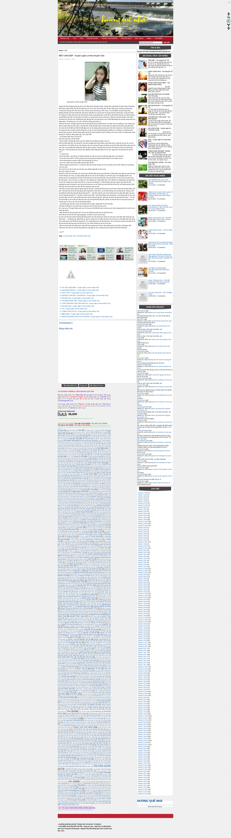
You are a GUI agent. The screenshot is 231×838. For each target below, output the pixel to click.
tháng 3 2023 (142, 536)
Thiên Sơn (84, 707)
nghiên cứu (105, 564)
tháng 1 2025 (142, 501)
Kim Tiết (89, 523)
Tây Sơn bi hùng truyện (81, 699)
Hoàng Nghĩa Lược (81, 496)
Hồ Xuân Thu (73, 507)
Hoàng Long (92, 494)
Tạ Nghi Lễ (80, 692)
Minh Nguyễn (101, 557)
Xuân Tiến (108, 803)
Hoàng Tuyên (80, 500)
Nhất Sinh (60, 652)
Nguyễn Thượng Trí (87, 636)
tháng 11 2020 (143, 571)
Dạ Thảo (69, 454)
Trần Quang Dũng (99, 741)
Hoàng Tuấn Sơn (69, 500)
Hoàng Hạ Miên (72, 493)
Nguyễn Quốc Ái (104, 611)
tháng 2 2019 (142, 614)
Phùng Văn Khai (68, 682)
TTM (87, 776)
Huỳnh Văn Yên (65, 515)
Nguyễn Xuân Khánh (70, 647)
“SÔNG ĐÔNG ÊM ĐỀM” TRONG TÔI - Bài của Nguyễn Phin (159, 152)
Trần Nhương (76, 741)
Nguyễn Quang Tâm (66, 611)
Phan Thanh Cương (72, 674)
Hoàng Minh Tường (68, 496)
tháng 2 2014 (142, 736)
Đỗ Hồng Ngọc (72, 476)
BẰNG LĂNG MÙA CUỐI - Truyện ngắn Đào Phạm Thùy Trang (159, 218)
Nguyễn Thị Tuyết (75, 632)
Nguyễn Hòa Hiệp (103, 588)
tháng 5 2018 (142, 632)
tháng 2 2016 (142, 687)
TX (68, 779)
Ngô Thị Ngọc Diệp (83, 569)
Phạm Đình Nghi (71, 660)
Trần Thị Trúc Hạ (99, 749)
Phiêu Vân (95, 678)
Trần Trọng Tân (62, 754)
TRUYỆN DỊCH (78, 766)
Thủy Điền (83, 716)
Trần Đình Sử (85, 732)
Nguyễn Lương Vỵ (63, 598)
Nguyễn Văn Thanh (103, 642)
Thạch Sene (73, 701)
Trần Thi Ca (95, 746)
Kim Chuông (94, 521)
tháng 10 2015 (143, 695)
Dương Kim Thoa (62, 459)
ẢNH (79, 430)
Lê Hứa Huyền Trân (69, 236)
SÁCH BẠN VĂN (66, 689)
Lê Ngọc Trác (70, 534)
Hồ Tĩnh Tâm (91, 505)
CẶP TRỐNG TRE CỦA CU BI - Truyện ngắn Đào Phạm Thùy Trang (159, 181)
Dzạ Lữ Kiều (74, 461)
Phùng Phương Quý (98, 681)
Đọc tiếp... (143, 439)
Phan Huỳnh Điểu (90, 671)
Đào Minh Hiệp (83, 463)
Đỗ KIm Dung (83, 476)
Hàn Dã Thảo (69, 485)
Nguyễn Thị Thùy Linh (101, 631)
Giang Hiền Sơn (67, 480)
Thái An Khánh (84, 701)
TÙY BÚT (78, 778)
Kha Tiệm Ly (99, 518)
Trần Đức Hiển (62, 734)
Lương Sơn (103, 548)
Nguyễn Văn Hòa (63, 642)
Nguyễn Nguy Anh (84, 606)
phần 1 (68, 678)
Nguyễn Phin (92, 608)
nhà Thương (61, 650)
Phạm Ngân (76, 663)
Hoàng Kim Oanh (73, 494)
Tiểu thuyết (76, 720)
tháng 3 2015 (142, 710)
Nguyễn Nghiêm (74, 603)
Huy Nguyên (97, 508)
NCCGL (64, 564)
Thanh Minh (101, 702)
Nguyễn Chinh (84, 575)
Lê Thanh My (107, 536)
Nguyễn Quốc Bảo (63, 613)
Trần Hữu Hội (98, 735)
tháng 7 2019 (142, 603)
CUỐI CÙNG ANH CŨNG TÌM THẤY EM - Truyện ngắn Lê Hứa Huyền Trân (86, 303)
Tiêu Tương (88, 720)
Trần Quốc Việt (70, 744)
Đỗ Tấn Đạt (63, 477)
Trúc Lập (93, 762)
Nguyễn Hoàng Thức (75, 590)
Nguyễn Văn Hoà (103, 641)
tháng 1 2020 (142, 591)
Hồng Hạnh (97, 507)
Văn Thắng (78, 785)
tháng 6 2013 (142, 753)
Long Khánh (70, 546)
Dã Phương (61, 454)
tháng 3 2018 (142, 636)
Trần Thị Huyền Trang (76, 748)
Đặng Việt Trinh (68, 471)
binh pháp (62, 437)
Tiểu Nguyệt (66, 720)
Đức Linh (60, 478)
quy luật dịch (76, 685)
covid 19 (84, 451)
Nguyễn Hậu (69, 588)
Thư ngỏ (108, 716)
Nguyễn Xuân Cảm (94, 646)
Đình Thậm (63, 472)
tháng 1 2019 (142, 616)
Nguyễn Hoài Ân (62, 590)
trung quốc (82, 764)
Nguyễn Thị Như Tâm (102, 626)
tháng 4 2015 (142, 708)
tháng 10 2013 (143, 745)
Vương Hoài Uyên (103, 801)
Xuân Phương (99, 803)
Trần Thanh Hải (101, 744)
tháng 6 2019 (142, 605)
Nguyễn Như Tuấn (79, 608)
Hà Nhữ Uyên (74, 482)
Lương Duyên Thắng (77, 547)
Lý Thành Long (71, 551)
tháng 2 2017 (142, 663)
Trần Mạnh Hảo (88, 738)
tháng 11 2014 (143, 718)
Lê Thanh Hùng (94, 536)
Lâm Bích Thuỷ (94, 526)
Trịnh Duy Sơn (98, 759)
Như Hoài (100, 652)
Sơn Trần (88, 690)
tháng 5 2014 (142, 730)
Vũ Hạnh (88, 798)
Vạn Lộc (106, 779)
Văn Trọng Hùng (89, 785)
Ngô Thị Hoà (71, 569)
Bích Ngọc (67, 435)
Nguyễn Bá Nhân (63, 574)
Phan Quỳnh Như (92, 673)
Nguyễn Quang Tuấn (80, 611)
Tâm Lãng (72, 696)
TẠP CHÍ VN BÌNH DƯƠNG (102, 694)
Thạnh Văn (70, 706)
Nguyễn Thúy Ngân (94, 634)
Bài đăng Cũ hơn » (97, 385)
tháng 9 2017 (142, 648)
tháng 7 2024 (142, 509)
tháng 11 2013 (143, 742)
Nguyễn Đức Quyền (102, 585)
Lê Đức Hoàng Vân (84, 529)
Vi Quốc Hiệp (101, 787)
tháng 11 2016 (143, 669)
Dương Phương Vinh (75, 459)
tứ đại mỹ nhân (106, 778)
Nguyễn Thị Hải (84, 622)
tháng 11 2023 (143, 523)
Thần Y (105, 706)
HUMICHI (88, 508)
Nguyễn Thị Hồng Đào (68, 624)
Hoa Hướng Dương (81, 488)
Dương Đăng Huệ (68, 458)
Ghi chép (102, 478)
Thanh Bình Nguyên (104, 701)
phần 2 (75, 678)
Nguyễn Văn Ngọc (90, 642)
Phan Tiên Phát (100, 674)
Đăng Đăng (61, 468)
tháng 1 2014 (142, 738)
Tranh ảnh (92, 729)
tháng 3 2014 (142, 734)
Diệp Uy (92, 454)
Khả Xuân (108, 518)
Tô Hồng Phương (79, 722)
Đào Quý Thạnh (70, 464)
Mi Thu (89, 555)
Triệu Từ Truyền (71, 759)
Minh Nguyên (90, 557)
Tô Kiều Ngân (90, 722)
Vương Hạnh (91, 801)
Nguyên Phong (104, 608)
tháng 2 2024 (142, 517)
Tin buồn (96, 720)
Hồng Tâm (70, 508)
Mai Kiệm (97, 552)
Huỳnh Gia (89, 510)
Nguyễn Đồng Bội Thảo (94, 582)
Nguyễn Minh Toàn (83, 601)
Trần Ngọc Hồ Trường (69, 740)
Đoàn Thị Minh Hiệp (102, 472)
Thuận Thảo (68, 715)
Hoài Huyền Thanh (88, 490)
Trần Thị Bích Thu (85, 746)
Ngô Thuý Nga (97, 569)
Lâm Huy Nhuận (69, 527)
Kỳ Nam (104, 523)
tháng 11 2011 (143, 792)
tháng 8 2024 (142, 507)
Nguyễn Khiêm (75, 594)
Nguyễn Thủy (82, 634)
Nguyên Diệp (86, 577)
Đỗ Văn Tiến (92, 477)
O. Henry (103, 657)
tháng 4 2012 (142, 781)
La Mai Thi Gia (78, 524)
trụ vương (76, 762)
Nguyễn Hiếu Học (91, 588)
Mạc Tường (70, 552)
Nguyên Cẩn (62, 575)
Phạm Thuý (98, 667)
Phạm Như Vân (87, 663)
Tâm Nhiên (80, 696)
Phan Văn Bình (80, 676)
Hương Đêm (88, 515)
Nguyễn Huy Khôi (92, 591)
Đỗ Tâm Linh (107, 476)
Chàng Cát (92, 445)
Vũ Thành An (61, 800)
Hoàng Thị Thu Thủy (63, 499)
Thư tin (76, 718)
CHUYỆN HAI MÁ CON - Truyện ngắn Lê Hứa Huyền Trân (81, 301)
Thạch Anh (93, 699)
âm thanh (78, 432)
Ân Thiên (86, 432)
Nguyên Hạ (99, 587)
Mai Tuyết (93, 554)
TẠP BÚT (73, 694)
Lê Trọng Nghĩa (98, 541)
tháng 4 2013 (142, 757)
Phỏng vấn (70, 679)
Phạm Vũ (80, 670)
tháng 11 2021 (143, 546)
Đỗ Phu (91, 476)
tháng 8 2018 (142, 626)
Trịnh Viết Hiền (94, 760)
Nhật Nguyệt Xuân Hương (91, 650)
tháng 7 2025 (142, 495)
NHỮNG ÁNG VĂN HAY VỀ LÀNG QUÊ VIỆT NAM (84, 653)
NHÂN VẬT (78, 650)
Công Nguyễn (93, 451)
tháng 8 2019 (142, 601)
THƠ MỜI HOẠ (96, 711)
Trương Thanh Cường (89, 772)
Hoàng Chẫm (91, 491)
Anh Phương (61, 432)
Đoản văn (80, 474)
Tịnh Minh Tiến (68, 722)
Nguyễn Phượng (75, 609)
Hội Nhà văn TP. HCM (85, 507)
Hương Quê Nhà (142, 324)
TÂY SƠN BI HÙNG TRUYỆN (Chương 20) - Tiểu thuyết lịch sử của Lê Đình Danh (160, 207)
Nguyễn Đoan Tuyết (77, 582)
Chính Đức (87, 448)
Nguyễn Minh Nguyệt (78, 600)
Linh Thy (62, 546)
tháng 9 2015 (142, 697)
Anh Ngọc (87, 430)
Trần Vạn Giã (107, 754)
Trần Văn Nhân (75, 755)
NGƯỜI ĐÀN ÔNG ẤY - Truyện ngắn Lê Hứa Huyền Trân (80, 290)
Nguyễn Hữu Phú (76, 593)
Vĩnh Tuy (140, 461)
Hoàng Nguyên (106, 496)
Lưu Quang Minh (69, 549)
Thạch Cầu (102, 699)
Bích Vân (75, 435)
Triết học (79, 757)
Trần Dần (100, 730)
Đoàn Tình (61, 474)
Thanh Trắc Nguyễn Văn (90, 704)
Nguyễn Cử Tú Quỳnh (73, 577)
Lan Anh (60, 526)
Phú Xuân (95, 679)
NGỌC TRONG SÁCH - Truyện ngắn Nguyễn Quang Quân (159, 281)
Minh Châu (63, 557)
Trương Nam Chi (76, 772)
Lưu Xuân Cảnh (102, 549)
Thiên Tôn (108, 707)
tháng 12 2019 (143, 593)
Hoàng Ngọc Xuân (94, 496)
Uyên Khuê (82, 779)
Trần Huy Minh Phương (75, 735)
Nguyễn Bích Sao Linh (76, 574)
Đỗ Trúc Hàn (83, 477)
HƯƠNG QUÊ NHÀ (149, 800)
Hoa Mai (92, 488)
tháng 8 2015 (142, 699)
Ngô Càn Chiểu (90, 565)
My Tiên (67, 562)
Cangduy (140, 413)
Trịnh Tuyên (84, 760)
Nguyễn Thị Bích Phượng (80, 621)
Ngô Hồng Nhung (78, 567)
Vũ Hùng (95, 798)
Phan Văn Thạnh (92, 676)
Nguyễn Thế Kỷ (104, 619)
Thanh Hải (73, 702)
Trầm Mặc (100, 729)
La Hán (70, 524)
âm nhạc (70, 432)
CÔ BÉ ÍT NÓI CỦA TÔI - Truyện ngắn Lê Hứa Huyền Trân (80, 311)
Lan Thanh (77, 526)
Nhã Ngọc (97, 649)
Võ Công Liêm (67, 792)
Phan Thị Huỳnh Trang (87, 674)
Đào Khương (72, 463)
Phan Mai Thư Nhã (69, 673)
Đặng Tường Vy (100, 469)
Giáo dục (77, 480)
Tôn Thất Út (78, 724)
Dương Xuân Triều (63, 461)
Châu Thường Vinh (69, 448)
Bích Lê (60, 435)
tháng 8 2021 (142, 552)
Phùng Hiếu (61, 681)
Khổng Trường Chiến (88, 519)
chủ (94, 448)
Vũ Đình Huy (75, 796)
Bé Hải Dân (98, 433)
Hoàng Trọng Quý (95, 499)
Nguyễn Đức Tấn (63, 587)
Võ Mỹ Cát (66, 793)
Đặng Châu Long (92, 466)
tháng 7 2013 (142, 751)
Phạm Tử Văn (96, 668)
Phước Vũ (77, 682)
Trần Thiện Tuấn (77, 751)
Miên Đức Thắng (98, 555)
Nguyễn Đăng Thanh (73, 580)
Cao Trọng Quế (85, 443)
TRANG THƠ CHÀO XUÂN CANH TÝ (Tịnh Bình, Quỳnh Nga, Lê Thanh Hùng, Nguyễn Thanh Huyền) (160, 194)
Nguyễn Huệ (100, 590)
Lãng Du (85, 526)
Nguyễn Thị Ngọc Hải (71, 626)
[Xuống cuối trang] (228, 29)
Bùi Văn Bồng (91, 440)
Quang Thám (88, 684)
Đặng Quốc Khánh (81, 468)
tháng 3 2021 (142, 562)
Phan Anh (88, 670)
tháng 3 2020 (142, 587)
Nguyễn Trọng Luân (87, 637)
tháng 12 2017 (143, 642)
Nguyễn (70, 572)
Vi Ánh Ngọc (91, 787)
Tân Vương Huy (106, 696)
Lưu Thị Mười (92, 549)
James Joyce (105, 516)
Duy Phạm (98, 456)
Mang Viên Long (105, 554)
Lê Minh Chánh (67, 532)
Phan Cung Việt (98, 670)
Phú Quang (86, 679)
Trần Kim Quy (77, 737)
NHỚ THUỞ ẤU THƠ (86, 652)
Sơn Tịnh (80, 690)
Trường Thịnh (95, 774)
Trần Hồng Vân (104, 734)
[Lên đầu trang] (228, 15)
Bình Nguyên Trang (105, 435)
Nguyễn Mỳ (94, 601)
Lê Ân (107, 527)
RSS (227, 2)
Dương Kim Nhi (103, 458)
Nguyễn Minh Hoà (103, 598)
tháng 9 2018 (142, 624)
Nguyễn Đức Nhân (69, 585)
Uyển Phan (99, 779)
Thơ (69, 711)
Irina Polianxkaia (84, 516)
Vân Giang (107, 785)
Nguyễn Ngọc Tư (69, 606)
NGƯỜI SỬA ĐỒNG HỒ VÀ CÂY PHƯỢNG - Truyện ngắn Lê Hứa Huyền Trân (87, 317)
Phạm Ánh (77, 659)
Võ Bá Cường (89, 790)
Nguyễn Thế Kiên (92, 619)
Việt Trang (96, 788)
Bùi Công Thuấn (102, 437)
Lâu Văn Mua (99, 527)
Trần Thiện (67, 751)
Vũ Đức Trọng (74, 798)
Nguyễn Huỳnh (104, 591)
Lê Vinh (108, 543)
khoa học (77, 519)
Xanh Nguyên (71, 803)
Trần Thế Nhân (71, 746)
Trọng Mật (68, 762)
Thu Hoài (106, 713)
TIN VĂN (103, 720)
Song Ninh (97, 689)
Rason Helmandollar (63, 687)
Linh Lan (82, 544)
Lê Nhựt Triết (96, 534)
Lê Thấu (62, 538)
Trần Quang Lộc (74, 743)
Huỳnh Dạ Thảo (79, 510)
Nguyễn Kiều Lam (104, 594)
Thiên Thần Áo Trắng (95, 707)
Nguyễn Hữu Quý (89, 593)
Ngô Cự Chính (101, 565)
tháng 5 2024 (142, 511)
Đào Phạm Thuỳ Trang (97, 463)
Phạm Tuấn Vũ (82, 668)
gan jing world (93, 478)
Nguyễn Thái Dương (82, 614)
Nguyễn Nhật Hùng (66, 608)
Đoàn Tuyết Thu (70, 474)
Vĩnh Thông (69, 790)
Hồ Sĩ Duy (96, 504)
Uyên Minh (91, 779)
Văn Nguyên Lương (89, 783)
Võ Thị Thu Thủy (106, 793)
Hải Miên (75, 483)
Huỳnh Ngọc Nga (69, 512)
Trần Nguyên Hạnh (95, 740)
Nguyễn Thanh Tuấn (64, 619)
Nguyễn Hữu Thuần (102, 593)
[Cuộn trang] (228, 26)
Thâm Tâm (97, 706)
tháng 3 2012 (142, 783)
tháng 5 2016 (142, 681)
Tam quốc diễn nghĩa (102, 692)
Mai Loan (105, 552)
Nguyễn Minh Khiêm (63, 600)
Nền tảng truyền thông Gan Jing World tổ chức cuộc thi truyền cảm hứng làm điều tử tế (160, 257)
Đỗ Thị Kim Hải (73, 477)
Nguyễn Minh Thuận (70, 601)
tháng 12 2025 (143, 493)
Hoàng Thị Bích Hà (92, 498)
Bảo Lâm (82, 433)
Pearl (69, 659)
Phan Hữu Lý (101, 671)
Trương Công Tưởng (83, 769)
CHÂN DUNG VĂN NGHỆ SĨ (75, 446)
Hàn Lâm (98, 485)
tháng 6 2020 (142, 581)
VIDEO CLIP (68, 788)
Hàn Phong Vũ (80, 486)
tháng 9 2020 (142, 575)
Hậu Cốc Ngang (106, 486)
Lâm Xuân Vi (89, 527)
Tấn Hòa (88, 696)
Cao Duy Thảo (73, 442)
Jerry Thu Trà (71, 518)
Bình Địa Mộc (84, 435)
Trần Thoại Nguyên (90, 751)
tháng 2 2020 (142, 589)
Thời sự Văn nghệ (71, 713)
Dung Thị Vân (79, 456)
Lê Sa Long (83, 536)
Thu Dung (83, 713)
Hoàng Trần (141, 385)
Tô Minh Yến (106, 722)
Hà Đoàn (98, 480)
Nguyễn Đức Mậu (80, 583)
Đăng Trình (90, 469)
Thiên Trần (64, 709)
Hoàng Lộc (101, 494)
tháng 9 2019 (142, 599)
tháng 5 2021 (142, 558)
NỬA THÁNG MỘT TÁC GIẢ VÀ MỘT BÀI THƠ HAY (75, 657)
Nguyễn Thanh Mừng (71, 618)
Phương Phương (88, 682)
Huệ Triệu (80, 508)
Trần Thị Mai (88, 748)
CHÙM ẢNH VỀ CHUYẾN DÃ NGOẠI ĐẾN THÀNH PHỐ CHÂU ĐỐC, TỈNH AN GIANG (160, 244)
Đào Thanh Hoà (82, 464)
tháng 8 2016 (142, 675)
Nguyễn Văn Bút (99, 639)
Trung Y (102, 764)
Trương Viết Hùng (78, 776)
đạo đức (99, 461)
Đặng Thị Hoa (62, 469)
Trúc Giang (84, 762)
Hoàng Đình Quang (103, 491)
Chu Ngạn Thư (78, 450)
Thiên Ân (68, 707)
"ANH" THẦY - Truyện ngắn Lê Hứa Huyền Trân (77, 293)
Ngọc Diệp (69, 565)
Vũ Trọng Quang (102, 800)
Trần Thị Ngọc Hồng (100, 748)
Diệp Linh (84, 454)
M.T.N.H (90, 551)
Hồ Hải (105, 502)
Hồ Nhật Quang (86, 504)
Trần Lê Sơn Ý (88, 737)
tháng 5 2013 (142, 755)
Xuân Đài (80, 803)
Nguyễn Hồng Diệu (88, 590)
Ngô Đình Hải (67, 567)
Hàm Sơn (60, 485)
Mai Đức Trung (80, 552)
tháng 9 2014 (142, 722)
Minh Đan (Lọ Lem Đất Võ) (76, 557)
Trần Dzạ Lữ (67, 732)
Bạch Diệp (94, 432)
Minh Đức (140, 319)
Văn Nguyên (78, 783)
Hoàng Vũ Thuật (91, 500)
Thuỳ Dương (65, 716)
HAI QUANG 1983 (143, 440)
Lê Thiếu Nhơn (97, 539)
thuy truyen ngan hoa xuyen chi (160, 483)
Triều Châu (94, 757)
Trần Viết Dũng (106, 755)
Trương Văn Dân (63, 776)
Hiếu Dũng (70, 488)
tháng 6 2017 (142, 654)
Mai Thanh (68, 554)
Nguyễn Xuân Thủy (98, 647)
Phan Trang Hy (68, 676)
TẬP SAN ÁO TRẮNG (67, 697)
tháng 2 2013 (142, 761)
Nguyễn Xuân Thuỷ (84, 647)
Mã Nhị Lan (98, 551)
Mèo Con (82, 555)
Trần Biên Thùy (90, 730)
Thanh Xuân (78, 706)
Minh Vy (91, 559)
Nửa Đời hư (105, 655)
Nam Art (80, 562)
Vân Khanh (64, 787)
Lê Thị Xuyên (86, 539)
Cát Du (106, 443)
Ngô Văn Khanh (103, 570)
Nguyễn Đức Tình (76, 587)
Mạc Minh (106, 551)
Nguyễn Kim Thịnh (93, 596)
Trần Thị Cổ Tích (106, 746)
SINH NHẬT (88, 689)
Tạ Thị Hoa (89, 692)
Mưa (96, 560)
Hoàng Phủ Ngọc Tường (66, 498)
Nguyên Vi (101, 644)
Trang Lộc (96, 725)
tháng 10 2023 (143, 525)
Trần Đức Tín (72, 734)
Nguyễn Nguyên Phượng (102, 606)
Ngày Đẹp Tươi (86, 564)
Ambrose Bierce (71, 430)
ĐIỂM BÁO (91, 471)
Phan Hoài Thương (68, 671)
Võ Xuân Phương (101, 795)
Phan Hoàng (79, 671)
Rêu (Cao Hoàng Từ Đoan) (102, 687)
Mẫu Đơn (74, 555)
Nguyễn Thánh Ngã (86, 618)
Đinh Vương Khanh (74, 472)
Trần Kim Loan (67, 737)
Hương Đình (97, 515)
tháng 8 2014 (142, 724)
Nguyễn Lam (105, 596)
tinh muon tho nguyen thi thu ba (160, 375)
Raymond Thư (87, 687)
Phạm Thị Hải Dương (96, 665)
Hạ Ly (105, 480)
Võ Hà (105, 792)
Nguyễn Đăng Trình (89, 580)
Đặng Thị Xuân (72, 469)
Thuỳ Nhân (91, 716)
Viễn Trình (77, 788)
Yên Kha (68, 804)
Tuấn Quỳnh (105, 776)
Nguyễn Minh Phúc (92, 600)
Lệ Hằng (62, 531)
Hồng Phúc (61, 508)
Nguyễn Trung (100, 637)
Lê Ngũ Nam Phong (83, 534)
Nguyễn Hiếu (79, 588)
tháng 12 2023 (143, 521)
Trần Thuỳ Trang (71, 752)
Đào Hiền (106, 461)
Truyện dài (67, 766)
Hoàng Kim (106, 493)
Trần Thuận (101, 751)
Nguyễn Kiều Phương (64, 596)
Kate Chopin (89, 518)
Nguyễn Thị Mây (142, 365)
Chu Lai (70, 450)
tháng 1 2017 (142, 665)
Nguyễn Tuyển (72, 639)
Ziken (75, 804)
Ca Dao (65, 442)
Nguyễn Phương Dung (89, 609)
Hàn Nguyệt (70, 486)
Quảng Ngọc (65, 684)
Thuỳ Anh (94, 715)
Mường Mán (103, 560)
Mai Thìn (84, 554)
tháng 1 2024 (142, 519)
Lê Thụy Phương (68, 541)
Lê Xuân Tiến (63, 544)
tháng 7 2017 (142, 652)
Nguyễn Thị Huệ (82, 624)
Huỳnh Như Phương (99, 512)
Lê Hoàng (82, 531)
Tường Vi (62, 779)
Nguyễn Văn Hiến (90, 641)
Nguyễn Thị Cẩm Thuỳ (97, 621)
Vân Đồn (99, 785)
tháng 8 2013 (142, 749)
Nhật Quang (104, 650)
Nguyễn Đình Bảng (103, 580)
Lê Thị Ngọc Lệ (102, 538)
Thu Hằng (91, 713)
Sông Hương (107, 689)
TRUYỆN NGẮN (82, 236)
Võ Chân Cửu (100, 790)
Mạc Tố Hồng (61, 552)
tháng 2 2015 (142, 712)
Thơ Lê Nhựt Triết (84, 711)
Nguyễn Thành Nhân (101, 618)
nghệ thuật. (96, 564)
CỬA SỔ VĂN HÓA (84, 453)
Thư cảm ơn (100, 716)
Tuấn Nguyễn (94, 776)
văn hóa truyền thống (96, 781)
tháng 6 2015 (142, 704)
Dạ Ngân (95, 453)
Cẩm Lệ (74, 445)
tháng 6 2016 (142, 679)
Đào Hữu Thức (62, 463)
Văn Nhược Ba (102, 783)
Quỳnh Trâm (105, 685)
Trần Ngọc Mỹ (82, 740)
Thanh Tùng (105, 704)
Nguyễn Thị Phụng (64, 627)
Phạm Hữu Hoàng (90, 660)
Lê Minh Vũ (96, 532)
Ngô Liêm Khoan (90, 567)
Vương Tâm (61, 803)
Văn (65, 50)
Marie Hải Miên (65, 555)
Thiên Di (75, 707)
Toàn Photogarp (142, 474)
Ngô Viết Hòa (61, 572)
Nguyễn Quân (93, 611)
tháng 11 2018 (143, 620)
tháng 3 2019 (142, 611)
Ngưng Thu (87, 649)
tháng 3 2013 (142, 759)
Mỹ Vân (73, 562)
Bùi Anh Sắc (91, 437)
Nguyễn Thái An (69, 614)
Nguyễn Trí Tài (73, 637)
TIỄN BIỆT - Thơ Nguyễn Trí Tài (158, 60)
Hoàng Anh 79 (67, 491)
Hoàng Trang (75, 499)
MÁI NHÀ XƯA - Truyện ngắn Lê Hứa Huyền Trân (78, 298)
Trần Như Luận (64, 741)
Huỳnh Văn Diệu (97, 513)
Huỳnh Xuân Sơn (78, 515)
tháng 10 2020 (143, 573)
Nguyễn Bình (89, 574)
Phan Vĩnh (61, 678)
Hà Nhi (66, 482)
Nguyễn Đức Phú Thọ (85, 585)
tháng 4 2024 (142, 513)
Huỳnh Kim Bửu (100, 510)
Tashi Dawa (63, 696)
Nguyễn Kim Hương (79, 596)
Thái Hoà (92, 701)
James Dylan (95, 516)
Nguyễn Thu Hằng (70, 634)
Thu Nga (60, 715)
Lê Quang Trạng (70, 536)
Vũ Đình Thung (64, 798)
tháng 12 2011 (143, 790)
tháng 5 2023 (142, 532)
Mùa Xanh (89, 560)
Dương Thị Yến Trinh (103, 459)
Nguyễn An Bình (79, 572)
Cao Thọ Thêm (105, 442)
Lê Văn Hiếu (80, 543)
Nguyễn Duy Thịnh (85, 578)
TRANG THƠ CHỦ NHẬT (83, 727)
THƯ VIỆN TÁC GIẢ (90, 718)
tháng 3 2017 (142, 661)
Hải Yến (106, 483)
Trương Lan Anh (64, 772)
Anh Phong (105, 430)
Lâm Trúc (80, 528)
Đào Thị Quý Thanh (95, 464)
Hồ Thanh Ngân (106, 504)
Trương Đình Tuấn (73, 771)
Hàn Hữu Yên (90, 485)
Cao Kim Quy (83, 442)
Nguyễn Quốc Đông (76, 613)
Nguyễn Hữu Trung (63, 594)
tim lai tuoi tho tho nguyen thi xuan (161, 321)
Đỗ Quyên (98, 476)
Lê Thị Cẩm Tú (71, 538)
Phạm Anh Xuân (89, 659)
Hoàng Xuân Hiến (103, 500)
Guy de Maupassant (88, 480)
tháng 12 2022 (143, 542)
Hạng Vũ (96, 486)
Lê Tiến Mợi (88, 541)
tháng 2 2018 (142, 638)
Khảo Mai (69, 519)
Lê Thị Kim (93, 538)
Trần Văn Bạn (64, 755)
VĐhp (139, 344)
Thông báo (61, 711)
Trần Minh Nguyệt (99, 738)
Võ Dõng (87, 792)
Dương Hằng (92, 458)
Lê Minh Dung (77, 532)
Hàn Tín (90, 486)
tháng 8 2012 (142, 773)
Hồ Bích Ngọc (74, 502)
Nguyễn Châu (73, 575)
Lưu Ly (60, 549)
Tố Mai (98, 722)
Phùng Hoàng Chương (83, 681)
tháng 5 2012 (142, 779)
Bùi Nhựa (81, 440)
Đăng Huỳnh (70, 468)
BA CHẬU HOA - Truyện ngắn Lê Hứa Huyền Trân (78, 306)
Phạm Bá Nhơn (100, 659)
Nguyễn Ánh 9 (105, 572)
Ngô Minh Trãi (102, 567)
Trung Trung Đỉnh (92, 764)
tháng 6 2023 (142, 530)
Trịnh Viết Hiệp (105, 760)
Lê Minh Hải (87, 532)
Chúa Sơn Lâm (67, 451)
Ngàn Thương (74, 564)
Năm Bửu (103, 562)
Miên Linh (108, 555)
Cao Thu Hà (74, 443)
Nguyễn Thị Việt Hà (89, 633)
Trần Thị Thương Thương (84, 749)
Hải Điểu (68, 483)
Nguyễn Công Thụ (95, 575)
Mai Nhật (60, 554)
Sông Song (72, 690)
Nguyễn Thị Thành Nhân (97, 627)
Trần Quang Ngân (86, 743)
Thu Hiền (98, 713)
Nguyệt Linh (68, 649)
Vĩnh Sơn (60, 790)
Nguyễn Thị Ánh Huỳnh (64, 621)
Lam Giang (105, 524)
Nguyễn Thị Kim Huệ (95, 624)
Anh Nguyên (96, 430)
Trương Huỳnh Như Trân (104, 771)
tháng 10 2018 (143, 622)
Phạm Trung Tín (69, 668)
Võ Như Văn (85, 793)
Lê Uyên (72, 543)
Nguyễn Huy (67, 591)
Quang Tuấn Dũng (99, 684)
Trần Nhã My (107, 740)
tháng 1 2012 (142, 788)
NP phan (96, 655)
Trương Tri (105, 774)
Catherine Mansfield (63, 445)
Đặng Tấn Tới (105, 468)
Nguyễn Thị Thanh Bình (81, 627)
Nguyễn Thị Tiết (62, 632)
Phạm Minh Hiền (97, 662)
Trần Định (76, 732)
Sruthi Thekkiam (98, 690)
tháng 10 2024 (143, 505)
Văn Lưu (69, 783)
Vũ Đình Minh (95, 796)
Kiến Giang (77, 521)
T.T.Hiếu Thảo (68, 692)
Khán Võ (62, 519)
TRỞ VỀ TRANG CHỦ (66, 813)
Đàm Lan (83, 461)
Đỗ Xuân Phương (104, 477)
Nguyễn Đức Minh (92, 583)
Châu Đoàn (88, 446)
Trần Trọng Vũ (73, 754)
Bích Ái (106, 433)
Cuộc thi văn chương (70, 453)
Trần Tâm (79, 744)
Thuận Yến (78, 715)
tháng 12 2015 (143, 691)
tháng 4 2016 (142, 683)
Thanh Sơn (67, 704)
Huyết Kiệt (70, 510)
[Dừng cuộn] (228, 22)
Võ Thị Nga (94, 793)
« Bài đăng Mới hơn (70, 385)
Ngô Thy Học (68, 570)
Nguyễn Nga (61, 603)
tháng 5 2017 (142, 656)
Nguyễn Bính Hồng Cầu (102, 574)
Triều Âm (86, 757)
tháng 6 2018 (142, 630)
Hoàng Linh (83, 494)
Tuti (65, 778)
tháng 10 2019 (143, 597)
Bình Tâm (70, 437)
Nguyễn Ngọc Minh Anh (92, 604)
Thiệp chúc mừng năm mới (78, 709)
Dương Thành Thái (89, 459)
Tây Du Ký (70, 699)
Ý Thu (62, 804)
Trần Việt (96, 755)
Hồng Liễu (106, 507)
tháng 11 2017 (143, 644)
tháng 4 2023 (142, 534)
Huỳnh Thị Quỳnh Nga (72, 513)
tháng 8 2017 (142, 650)
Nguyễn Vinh (68, 646)
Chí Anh (79, 448)
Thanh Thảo (75, 704)
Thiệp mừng (104, 709)
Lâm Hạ (60, 527)
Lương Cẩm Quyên (63, 547)
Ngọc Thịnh (80, 565)
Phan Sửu (102, 673)
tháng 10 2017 (143, 646)
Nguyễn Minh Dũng (88, 598)
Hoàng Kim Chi (62, 494)
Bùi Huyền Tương (98, 438)
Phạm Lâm (61, 662)
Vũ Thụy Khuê (90, 800)
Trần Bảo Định (67, 730)
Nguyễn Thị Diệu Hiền (70, 622)
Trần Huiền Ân (62, 735)
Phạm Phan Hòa (100, 663)
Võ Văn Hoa (79, 795)
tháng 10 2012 (143, 769)
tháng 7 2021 (142, 554)
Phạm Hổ (80, 660)
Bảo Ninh (90, 433)
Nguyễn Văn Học (75, 642)
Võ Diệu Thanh (77, 792)
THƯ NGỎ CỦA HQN (65, 718)
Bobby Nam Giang (80, 437)
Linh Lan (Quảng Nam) (94, 544)
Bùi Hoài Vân (86, 438)
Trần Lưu (66, 738)
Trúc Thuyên (72, 764)
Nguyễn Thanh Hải (93, 616)
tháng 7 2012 (142, 775)
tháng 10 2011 (143, 794)
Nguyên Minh (75, 598)
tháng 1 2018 (142, 640)
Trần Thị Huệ (63, 748)
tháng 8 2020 (142, 577)
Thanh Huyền (82, 702)
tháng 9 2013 (142, 747)
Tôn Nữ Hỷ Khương (66, 724)
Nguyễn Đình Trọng (63, 582)
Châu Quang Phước (99, 446)
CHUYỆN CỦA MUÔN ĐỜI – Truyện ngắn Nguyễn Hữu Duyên (158, 269)
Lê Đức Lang (95, 529)
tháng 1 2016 (142, 689)
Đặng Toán (82, 469)
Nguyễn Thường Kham (71, 636)
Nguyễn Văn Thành (63, 644)
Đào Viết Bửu (80, 466)
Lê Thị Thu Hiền (74, 539)
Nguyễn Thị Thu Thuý (85, 631)
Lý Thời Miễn (82, 551)
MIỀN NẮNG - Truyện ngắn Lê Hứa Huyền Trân (77, 314)
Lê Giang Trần (107, 529)
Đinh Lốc (108, 471)
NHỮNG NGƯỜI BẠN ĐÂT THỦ (98, 654)
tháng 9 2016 (142, 673)
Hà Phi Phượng (84, 482)
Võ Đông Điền (97, 792)
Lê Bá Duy (61, 529)
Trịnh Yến (60, 762)
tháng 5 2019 (142, 607)
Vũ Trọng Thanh (71, 801)
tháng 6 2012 (142, 777)
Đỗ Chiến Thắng (101, 474)
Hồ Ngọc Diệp (75, 504)
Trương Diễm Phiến (98, 769)
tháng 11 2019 (143, 595)
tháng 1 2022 (142, 544)
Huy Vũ (63, 510)
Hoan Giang (101, 489)
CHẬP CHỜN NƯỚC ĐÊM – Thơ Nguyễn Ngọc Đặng (159, 83)
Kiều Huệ (86, 521)
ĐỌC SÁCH (89, 474)
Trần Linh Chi (99, 737)
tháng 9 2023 (142, 528)
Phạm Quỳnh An (72, 665)
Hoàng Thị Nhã (104, 498)
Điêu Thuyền (100, 471)
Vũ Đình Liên (85, 796)
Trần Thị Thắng (70, 749)
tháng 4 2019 (142, 609)
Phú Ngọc (78, 679)
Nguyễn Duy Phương (71, 578)
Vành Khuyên (62, 781)
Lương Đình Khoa (92, 547)
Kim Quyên (68, 523)
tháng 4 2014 (142, 732)
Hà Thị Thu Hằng (102, 482)
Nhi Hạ (75, 652)
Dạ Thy (76, 454)
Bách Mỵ (102, 432)
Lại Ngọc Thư (96, 524)
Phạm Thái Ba (83, 665)
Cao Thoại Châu (62, 443)
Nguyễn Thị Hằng (96, 622)
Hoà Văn (65, 489)
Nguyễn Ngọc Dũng (88, 603)
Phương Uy (99, 682)
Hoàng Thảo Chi (80, 498)
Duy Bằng (90, 456)
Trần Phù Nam (87, 741)
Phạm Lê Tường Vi (71, 662)
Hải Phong (83, 483)
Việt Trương (105, 788)
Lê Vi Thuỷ (101, 543)
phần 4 (88, 678)
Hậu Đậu (62, 488)
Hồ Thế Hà (64, 505)
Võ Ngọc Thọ (75, 793)
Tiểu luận (100, 718)
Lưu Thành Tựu (81, 549)
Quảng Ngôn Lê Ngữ (77, 684)
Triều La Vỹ (102, 757)
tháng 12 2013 (143, 740)
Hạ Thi (93, 482)
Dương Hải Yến (81, 458)
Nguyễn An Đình (93, 572)
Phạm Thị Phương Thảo (85, 667)
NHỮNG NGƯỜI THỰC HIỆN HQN (69, 655)
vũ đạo (67, 796)
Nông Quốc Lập (87, 655)
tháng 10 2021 (143, 548)
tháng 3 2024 (142, 515)
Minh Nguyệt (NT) (70, 559)
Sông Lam (63, 690)
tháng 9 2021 (142, 550)
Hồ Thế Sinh (81, 505)
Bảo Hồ (76, 433)
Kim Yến (97, 523)
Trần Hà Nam (82, 734)
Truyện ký (88, 766)
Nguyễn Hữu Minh (63, 593)
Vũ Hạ (82, 798)
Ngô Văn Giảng (90, 570)
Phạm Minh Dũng (84, 662)
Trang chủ (83, 385)
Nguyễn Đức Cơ (68, 583)
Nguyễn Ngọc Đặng (103, 603)
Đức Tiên (68, 478)
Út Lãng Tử (74, 779)
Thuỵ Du (103, 715)
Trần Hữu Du (88, 735)
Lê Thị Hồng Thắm (83, 538)
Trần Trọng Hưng (104, 752)
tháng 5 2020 (142, 583)
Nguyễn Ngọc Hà (63, 604)
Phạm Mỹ (68, 663)
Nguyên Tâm (97, 613)
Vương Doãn (82, 801)
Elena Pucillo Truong (80, 478)
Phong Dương (105, 678)
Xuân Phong (88, 803)
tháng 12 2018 (143, 618)
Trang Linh (88, 725)
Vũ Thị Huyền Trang (74, 800)
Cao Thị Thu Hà (93, 442)
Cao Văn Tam (96, 443)
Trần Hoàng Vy (93, 734)
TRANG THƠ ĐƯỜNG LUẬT (77, 729)
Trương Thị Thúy (83, 774)
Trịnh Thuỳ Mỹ (75, 760)
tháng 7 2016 (142, 677)
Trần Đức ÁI (105, 732)
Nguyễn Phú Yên (63, 609)
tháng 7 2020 (142, 579)
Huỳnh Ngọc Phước (83, 512)
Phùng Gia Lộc (104, 679)
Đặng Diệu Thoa (104, 466)
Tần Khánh (96, 696)
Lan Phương (68, 526)
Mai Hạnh (90, 552)
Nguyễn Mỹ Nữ (104, 601)
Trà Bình (64, 725)
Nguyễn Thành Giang (77, 616)
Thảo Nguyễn (88, 706)
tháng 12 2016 (143, 667)
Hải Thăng (91, 483)
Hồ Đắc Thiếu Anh (95, 502)
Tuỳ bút (70, 778)
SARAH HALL (79, 689)
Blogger (159, 806)
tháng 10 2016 (143, 671)
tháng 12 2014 (143, 716)
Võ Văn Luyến (90, 795)
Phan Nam (81, 673)
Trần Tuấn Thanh (95, 754)
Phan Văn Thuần (104, 676)
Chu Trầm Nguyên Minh (94, 450)
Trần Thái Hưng (89, 744)
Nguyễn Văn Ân (85, 639)
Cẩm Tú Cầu (83, 445)
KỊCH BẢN (61, 521)
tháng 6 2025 (142, 497)
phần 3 (81, 678)
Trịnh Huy (65, 760)
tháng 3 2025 (142, 499)
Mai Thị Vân (76, 554)
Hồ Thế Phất (72, 505)
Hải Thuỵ (99, 483)
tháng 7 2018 (142, 628)
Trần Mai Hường (75, 738)
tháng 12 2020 (143, 568)
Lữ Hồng (96, 546)
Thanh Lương (92, 702)
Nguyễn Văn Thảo (76, 644)
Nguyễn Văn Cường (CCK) (74, 641)
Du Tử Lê (69, 456)
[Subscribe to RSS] (115, 242)
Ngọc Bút (60, 565)
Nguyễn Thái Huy (96, 614)
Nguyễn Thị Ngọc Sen (86, 626)
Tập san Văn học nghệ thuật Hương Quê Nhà (91, 697)
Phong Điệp (61, 679)
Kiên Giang (69, 521)
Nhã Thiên (106, 649)
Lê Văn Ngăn (91, 543)
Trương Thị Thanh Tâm (66, 774)
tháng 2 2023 (142, 538)
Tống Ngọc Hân (97, 724)
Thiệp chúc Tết (93, 709)
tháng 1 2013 (142, 763)
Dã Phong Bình (104, 453)
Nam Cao (87, 562)
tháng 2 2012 (142, 785)
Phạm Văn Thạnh (70, 670)
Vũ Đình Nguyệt (106, 796)
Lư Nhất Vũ (105, 546)
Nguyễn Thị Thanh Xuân (76, 629)
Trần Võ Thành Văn (66, 757)
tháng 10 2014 (143, 720)
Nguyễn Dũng (97, 577)
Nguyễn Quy (87, 613)
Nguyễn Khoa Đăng (88, 595)
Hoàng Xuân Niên (63, 502)
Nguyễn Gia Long (89, 587)
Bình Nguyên (94, 435)
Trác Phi (80, 725)
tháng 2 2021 (142, 564)
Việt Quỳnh (88, 788)
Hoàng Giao (61, 493)
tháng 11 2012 (143, 767)
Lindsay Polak (73, 544)
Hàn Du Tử (79, 485)
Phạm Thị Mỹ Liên (68, 667)
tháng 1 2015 (142, 714)
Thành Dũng (64, 702)
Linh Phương (107, 544)
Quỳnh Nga (94, 685)
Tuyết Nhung (88, 778)
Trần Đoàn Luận (95, 732)
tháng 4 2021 (142, 560)
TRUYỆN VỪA (69, 769)
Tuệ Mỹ (60, 778)
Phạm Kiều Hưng (104, 660)
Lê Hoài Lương (72, 531)
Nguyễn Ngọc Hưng (77, 604)
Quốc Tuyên (66, 685)
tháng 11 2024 (143, 503)
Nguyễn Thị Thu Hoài (69, 631)
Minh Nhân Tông (81, 559)
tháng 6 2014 (142, 728)
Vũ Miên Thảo (105, 798)
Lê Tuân (65, 543)
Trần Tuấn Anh (83, 754)
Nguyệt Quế (78, 649)
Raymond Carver (76, 687)
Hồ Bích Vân (84, 502)
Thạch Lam (65, 701)
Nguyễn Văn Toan (90, 644)
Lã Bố (64, 524)
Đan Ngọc (92, 461)
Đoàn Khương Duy (88, 472)
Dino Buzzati (101, 454)
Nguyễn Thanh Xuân (79, 619)
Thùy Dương (74, 716)
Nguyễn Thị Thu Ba (91, 629)
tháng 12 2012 (143, 765)
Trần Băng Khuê (79, 730)
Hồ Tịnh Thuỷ (101, 505)
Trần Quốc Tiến (100, 743)
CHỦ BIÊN (100, 448)
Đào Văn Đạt (67, 466)
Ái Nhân (60, 430)
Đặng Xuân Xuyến (80, 471)
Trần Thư (80, 752)
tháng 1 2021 (142, 566)
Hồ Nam (67, 504)
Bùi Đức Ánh (74, 438)
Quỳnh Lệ (86, 685)
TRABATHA (73, 725)
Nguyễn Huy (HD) (79, 591)
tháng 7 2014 (142, 726)
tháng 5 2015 (142, 706)
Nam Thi (94, 562)
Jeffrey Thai (61, 518)
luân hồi (89, 546)
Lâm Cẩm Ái (105, 526)
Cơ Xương (103, 451)
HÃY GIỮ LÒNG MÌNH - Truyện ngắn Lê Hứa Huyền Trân (80, 287)
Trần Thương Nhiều (91, 752)
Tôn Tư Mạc (87, 724)
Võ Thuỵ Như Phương (66, 795)
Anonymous (141, 311)
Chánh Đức (101, 445)
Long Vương (81, 546)
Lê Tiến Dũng (78, 541)
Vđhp (139, 338)
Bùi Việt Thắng (101, 440)
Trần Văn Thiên (87, 755)
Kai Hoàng (81, 518)
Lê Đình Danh (70, 529)
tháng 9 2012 (142, 771)
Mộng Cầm (72, 560)
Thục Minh (86, 715)
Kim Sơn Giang (79, 523)
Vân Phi (72, 787)
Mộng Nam (81, 560)
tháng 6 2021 (142, 556)
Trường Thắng (103, 772)
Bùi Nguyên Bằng (70, 440)
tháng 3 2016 (142, 685)
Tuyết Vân (97, 778)
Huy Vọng (108, 508)
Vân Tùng (82, 787)
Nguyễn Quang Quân (104, 609)
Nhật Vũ (68, 652)
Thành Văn (61, 706)
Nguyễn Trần (61, 637)
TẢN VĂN (61, 694)
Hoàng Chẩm (80, 491)
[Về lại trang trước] (228, 19)
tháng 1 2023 (142, 540)
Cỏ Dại (77, 451)
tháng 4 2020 (142, 585)
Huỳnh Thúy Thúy (86, 513)
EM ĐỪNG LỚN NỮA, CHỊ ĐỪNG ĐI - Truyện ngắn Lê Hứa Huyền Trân (85, 295)
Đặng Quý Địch (93, 468)
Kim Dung (103, 521)
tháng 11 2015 (143, 693)
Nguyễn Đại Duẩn (99, 578)
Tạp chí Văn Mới (87, 694)
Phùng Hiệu (71, 681)
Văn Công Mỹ (84, 781)
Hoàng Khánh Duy (94, 493)
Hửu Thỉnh (74, 516)
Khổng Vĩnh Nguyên (103, 519)
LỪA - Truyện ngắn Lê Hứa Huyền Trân (74, 309)
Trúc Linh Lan (102, 762)
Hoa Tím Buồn (101, 488)
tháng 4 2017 (142, 659)
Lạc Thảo (87, 524)
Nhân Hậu (70, 650)
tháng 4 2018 (142, 634)
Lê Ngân (104, 532)
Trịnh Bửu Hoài (85, 759)
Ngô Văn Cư (78, 571)
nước (97, 657)
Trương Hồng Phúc (87, 771)
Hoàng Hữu (83, 493)
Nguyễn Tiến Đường (102, 636)
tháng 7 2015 (142, 702)
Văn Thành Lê (68, 785)
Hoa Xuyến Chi (75, 489)
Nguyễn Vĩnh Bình (80, 646)
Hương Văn (65, 516)
